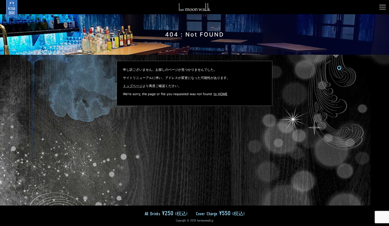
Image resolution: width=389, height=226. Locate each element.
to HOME (221, 94)
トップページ (132, 86)
